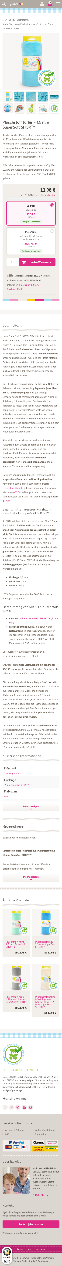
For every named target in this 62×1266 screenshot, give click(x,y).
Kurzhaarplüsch (18, 24)
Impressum (40, 1249)
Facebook (5, 1107)
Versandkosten (48, 195)
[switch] (7, 1261)
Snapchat (30, 1107)
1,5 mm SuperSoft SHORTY (16, 785)
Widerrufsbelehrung (45, 1130)
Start (5, 19)
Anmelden (42, 4)
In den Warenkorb (41, 262)
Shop (11, 19)
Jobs (29, 1249)
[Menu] (58, 3)
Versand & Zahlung (14, 1130)
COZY (17, 492)
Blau (5, 796)
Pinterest (11, 1107)
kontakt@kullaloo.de (31, 1224)
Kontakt (20, 1249)
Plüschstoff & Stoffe (29, 284)
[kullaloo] (17, 4)
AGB (7, 1134)
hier (8, 500)
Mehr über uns (42, 1195)
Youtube (24, 1107)
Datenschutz (41, 1134)
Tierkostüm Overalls (13, 487)
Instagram (17, 1107)
